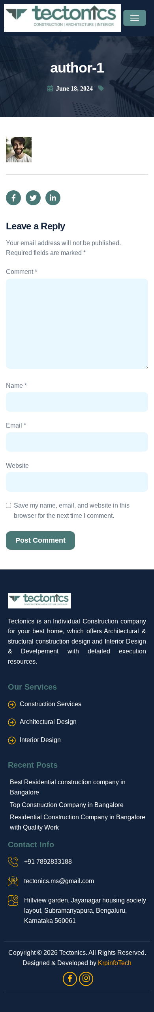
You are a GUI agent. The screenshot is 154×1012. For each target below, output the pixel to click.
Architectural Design (48, 721)
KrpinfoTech (114, 963)
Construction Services (50, 704)
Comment (21, 271)
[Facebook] (70, 979)
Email (16, 425)
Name (16, 385)
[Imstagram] (86, 979)
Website (17, 465)
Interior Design (40, 740)
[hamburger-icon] (134, 18)
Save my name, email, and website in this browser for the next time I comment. (72, 510)
